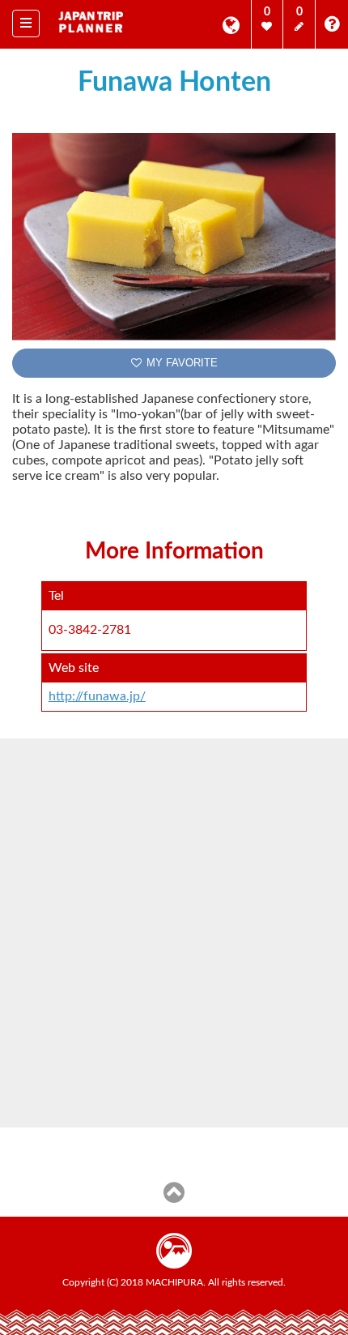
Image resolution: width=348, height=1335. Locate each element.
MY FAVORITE (180, 363)
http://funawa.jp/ (97, 696)
